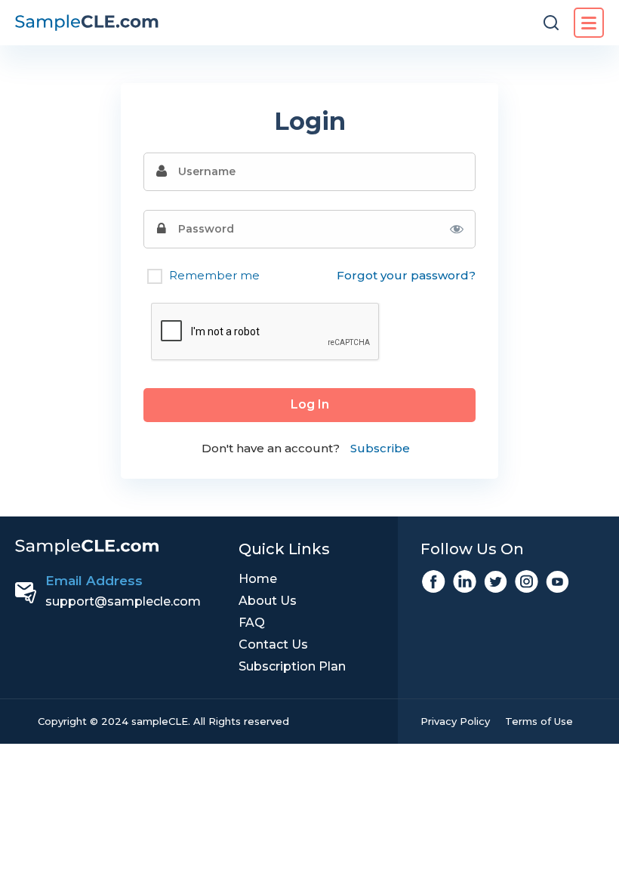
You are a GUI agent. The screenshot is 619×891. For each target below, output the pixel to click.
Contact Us (273, 644)
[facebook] (433, 581)
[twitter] (495, 581)
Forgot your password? (406, 275)
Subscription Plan (292, 666)
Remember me (213, 275)
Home (258, 579)
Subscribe (380, 448)
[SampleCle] (87, 23)
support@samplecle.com (123, 601)
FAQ (252, 622)
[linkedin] (464, 581)
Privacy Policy (455, 721)
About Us (268, 600)
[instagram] (526, 581)
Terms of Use (539, 721)
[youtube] (557, 581)
